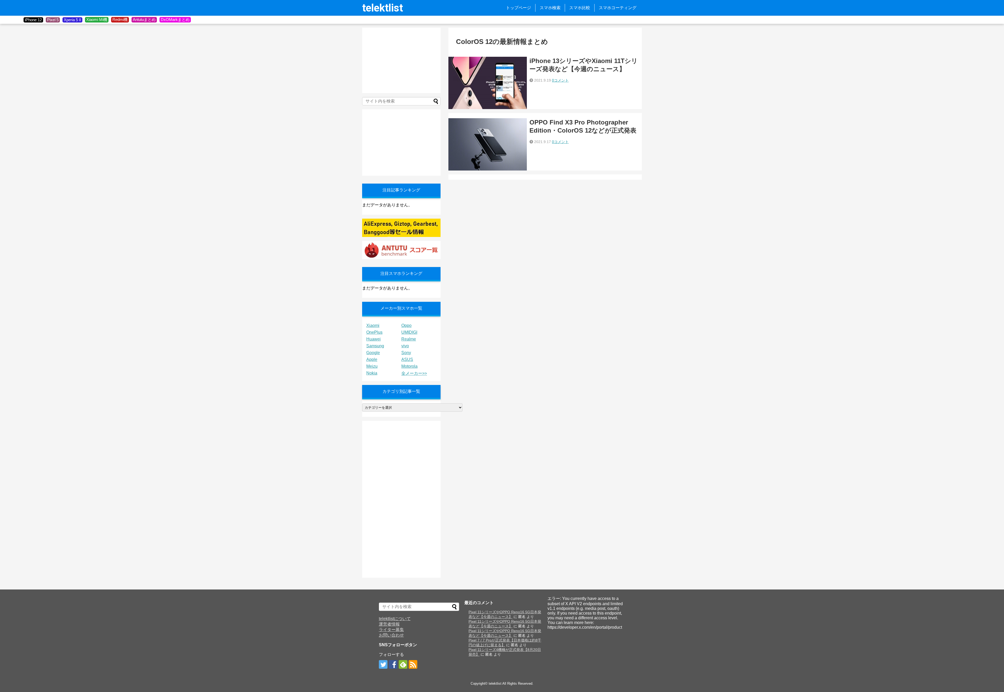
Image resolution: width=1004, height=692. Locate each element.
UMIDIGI (409, 332)
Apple (371, 359)
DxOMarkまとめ (175, 19)
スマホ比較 (579, 7)
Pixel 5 (53, 20)
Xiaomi (372, 325)
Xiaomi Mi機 (96, 19)
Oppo (406, 325)
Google (373, 352)
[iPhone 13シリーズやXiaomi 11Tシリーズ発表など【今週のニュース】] (487, 83)
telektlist (382, 8)
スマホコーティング (617, 7)
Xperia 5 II (72, 20)
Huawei (373, 339)
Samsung (375, 346)
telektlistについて (395, 618)
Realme (408, 339)
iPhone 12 (33, 20)
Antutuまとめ (144, 19)
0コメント (560, 80)
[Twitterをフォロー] (383, 664)
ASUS (407, 359)
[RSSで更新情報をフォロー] (413, 664)
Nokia (371, 373)
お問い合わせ (391, 635)
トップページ (518, 7)
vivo (405, 346)
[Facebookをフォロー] (393, 664)
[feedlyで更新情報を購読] (403, 664)
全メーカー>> (414, 373)
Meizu (372, 366)
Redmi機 (120, 19)
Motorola (409, 366)
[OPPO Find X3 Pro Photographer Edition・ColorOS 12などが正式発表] (487, 144)
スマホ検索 (550, 7)
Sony (406, 352)
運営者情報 (389, 624)
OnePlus (374, 332)
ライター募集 (391, 629)
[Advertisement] (401, 60)
